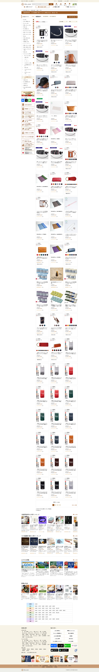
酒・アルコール (24, 632)
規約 (40, 665)
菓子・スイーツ (36, 632)
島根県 (39, 614)
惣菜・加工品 (45, 632)
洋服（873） (27, 57)
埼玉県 (46, 608)
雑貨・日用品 (44, 634)
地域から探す (23, 647)
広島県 (46, 614)
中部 (30, 610)
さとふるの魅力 (71, 641)
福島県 (53, 606)
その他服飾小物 (38, 510)
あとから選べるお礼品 (29, 645)
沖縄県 (36, 621)
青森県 (36, 606)
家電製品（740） (26, 41)
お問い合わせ (71, 638)
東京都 (53, 608)
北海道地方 (24, 649)
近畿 (30, 612)
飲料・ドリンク (30, 632)
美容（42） (25, 51)
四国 (30, 616)
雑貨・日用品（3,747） (27, 47)
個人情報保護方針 (45, 665)
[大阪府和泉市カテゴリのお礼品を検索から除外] (43, 16)
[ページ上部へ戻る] (95, 664)
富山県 (39, 610)
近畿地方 (40, 649)
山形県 (50, 606)
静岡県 (60, 610)
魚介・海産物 (26, 631)
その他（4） (25, 83)
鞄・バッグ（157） (28, 55)
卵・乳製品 (44, 631)
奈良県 (53, 612)
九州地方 (27, 650)
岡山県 (43, 614)
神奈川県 (57, 608)
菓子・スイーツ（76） (27, 34)
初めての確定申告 (71, 633)
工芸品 (40, 635)
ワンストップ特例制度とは (57, 633)
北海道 (30, 603)
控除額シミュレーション (71, 630)
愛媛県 (43, 616)
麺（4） (24, 36)
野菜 (40, 631)
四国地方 (23, 650)
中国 (30, 614)
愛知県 (64, 610)
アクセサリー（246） (28, 62)
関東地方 (32, 649)
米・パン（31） (26, 23)
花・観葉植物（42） (26, 81)
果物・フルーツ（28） (27, 25)
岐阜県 (57, 610)
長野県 (53, 610)
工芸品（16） (25, 79)
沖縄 (30, 621)
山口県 (50, 614)
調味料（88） (25, 39)
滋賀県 (39, 612)
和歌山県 (57, 612)
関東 (30, 608)
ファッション (35, 635)
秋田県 (46, 606)
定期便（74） (25, 85)
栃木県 (39, 608)
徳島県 (36, 616)
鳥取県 (36, 614)
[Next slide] (76, 524)
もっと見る (76, 514)
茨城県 (36, 608)
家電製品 (27, 634)
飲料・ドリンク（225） (27, 32)
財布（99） (26, 67)
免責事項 (69, 665)
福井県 (46, 610)
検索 (51, 4)
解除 (33, 16)
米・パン (31, 631)
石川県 (43, 610)
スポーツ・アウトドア (25, 635)
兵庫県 (50, 612)
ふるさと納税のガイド (56, 4)
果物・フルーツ (36, 631)
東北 (30, 606)
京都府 (43, 612)
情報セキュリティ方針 (53, 665)
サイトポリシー (35, 665)
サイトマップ (30, 665)
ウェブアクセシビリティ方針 (62, 665)
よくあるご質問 (57, 638)
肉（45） (25, 19)
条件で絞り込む (72, 16)
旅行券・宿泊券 (32, 634)
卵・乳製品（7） (26, 28)
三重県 (36, 612)
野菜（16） (25, 26)
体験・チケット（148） (27, 45)
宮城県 (43, 606)
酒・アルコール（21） (27, 30)
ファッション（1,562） (27, 53)
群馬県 (43, 608)
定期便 (23, 645)
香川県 (39, 616)
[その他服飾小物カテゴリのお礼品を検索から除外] (50, 16)
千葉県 (50, 608)
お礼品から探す (23, 630)
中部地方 (36, 649)
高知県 (46, 616)
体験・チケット (38, 634)
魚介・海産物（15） (26, 21)
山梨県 (50, 610)
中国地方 (44, 649)
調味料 (23, 634)
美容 (31, 635)
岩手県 (39, 606)
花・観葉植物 (44, 635)
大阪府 (46, 612)
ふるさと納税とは (57, 630)
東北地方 (28, 649)
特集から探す (23, 652)
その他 (48, 635)
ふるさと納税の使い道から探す (32, 652)
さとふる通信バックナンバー (57, 641)
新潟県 (36, 610)
